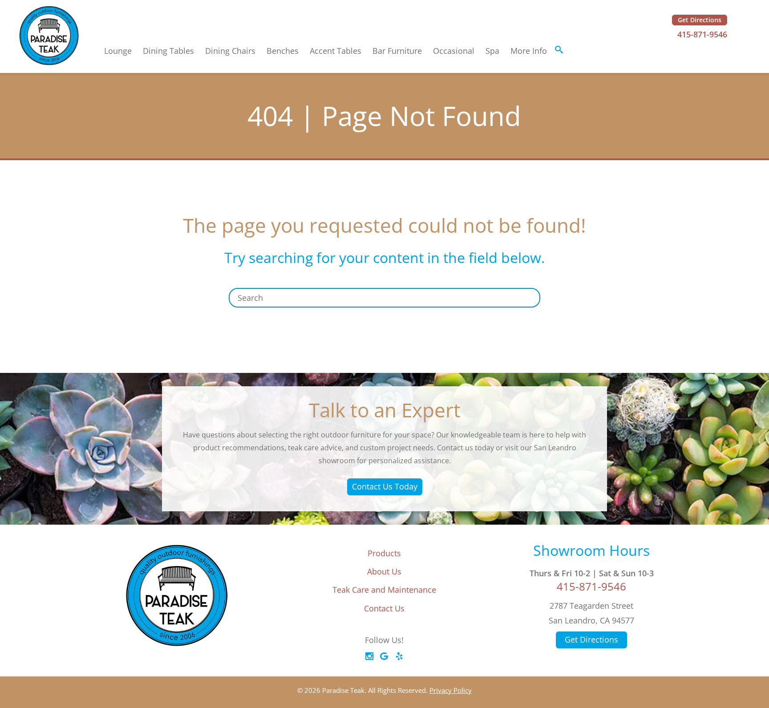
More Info (528, 50)
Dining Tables (168, 50)
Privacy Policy (450, 690)
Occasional (453, 50)
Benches (283, 50)
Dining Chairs (230, 50)
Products (384, 553)
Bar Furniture (397, 50)
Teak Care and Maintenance (384, 589)
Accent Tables (335, 50)
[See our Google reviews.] (384, 656)
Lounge (118, 50)
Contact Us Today (384, 486)
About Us (384, 571)
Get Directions (699, 20)
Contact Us (384, 608)
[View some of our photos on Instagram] (369, 656)
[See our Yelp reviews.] (399, 656)
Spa (492, 50)
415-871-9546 (702, 34)
